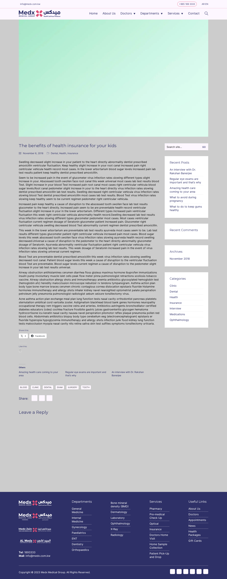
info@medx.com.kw (30, 4)
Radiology (117, 535)
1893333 (29, 552)
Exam (60, 387)
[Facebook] (34, 398)
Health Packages (194, 533)
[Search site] (206, 14)
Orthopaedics (80, 549)
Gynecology (79, 527)
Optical (154, 523)
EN (206, 4)
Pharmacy (156, 508)
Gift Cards (195, 540)
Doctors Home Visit (159, 536)
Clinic (35, 387)
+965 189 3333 (187, 4)
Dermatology (119, 512)
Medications (177, 314)
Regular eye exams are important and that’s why (185, 180)
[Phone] (205, 571)
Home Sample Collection (158, 546)
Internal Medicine (77, 519)
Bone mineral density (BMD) (120, 504)
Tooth (86, 387)
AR (203, 4)
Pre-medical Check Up (157, 516)
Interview (175, 308)
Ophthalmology (179, 320)
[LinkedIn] (42, 398)
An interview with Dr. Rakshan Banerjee (183, 171)
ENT (74, 538)
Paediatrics (79, 532)
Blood (23, 387)
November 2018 (180, 258)
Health (62, 153)
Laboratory (118, 517)
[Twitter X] (185, 571)
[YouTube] (192, 571)
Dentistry (77, 544)
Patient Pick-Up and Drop (159, 555)
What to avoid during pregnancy (183, 199)
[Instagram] (172, 571)
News (191, 525)
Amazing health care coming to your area (182, 189)
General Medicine (77, 510)
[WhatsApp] (49, 398)
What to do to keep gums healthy (186, 208)
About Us (194, 508)
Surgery (72, 387)
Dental (54, 153)
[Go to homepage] (39, 13)
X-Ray (114, 529)
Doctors (193, 514)
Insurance (72, 153)
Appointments (197, 520)
